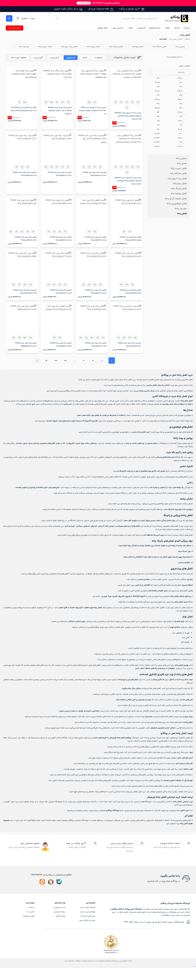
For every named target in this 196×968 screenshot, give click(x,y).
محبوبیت (99, 57)
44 (181, 104)
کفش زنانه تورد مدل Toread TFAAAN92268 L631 (26, 239)
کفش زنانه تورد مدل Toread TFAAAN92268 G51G (130, 239)
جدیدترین (70, 57)
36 (158, 95)
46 (181, 87)
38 (158, 78)
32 (158, 121)
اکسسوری (142, 28)
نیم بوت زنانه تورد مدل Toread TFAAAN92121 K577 (129, 345)
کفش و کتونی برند (175, 39)
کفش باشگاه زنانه (159, 46)
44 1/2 (156, 134)
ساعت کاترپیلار (155, 28)
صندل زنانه (182, 163)
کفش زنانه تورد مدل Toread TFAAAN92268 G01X (61, 239)
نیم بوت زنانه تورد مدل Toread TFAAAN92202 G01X (59, 174)
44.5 (180, 99)
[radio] (138, 102)
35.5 (157, 99)
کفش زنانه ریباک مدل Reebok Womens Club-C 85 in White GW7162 (60, 110)
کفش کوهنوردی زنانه (177, 203)
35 (158, 104)
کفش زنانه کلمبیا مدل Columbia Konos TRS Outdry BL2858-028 (24, 109)
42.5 (180, 112)
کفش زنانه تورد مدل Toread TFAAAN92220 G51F (61, 345)
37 (158, 87)
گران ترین (38, 57)
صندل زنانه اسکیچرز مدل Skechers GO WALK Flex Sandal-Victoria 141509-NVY (127, 181)
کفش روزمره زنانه (93, 46)
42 (181, 117)
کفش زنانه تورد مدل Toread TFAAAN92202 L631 (96, 345)
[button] (9, 18)
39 (181, 142)
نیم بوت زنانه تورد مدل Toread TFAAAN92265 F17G (25, 174)
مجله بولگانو (103, 28)
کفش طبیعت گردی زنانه (176, 198)
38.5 (180, 146)
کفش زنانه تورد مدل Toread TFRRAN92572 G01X (26, 345)
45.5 (180, 91)
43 (180, 108)
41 (181, 125)
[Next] (37, 360)
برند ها (187, 28)
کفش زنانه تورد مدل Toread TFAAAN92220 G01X (96, 239)
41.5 (180, 121)
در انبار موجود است (174, 57)
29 (65, 361)
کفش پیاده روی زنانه (69, 46)
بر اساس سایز (118, 28)
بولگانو (187, 39)
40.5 (180, 129)
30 (158, 129)
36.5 (157, 91)
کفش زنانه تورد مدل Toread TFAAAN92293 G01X (130, 292)
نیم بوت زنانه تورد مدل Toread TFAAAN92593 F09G (25, 292)
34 (158, 112)
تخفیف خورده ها (19, 57)
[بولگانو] (176, 18)
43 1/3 (156, 138)
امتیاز (84, 57)
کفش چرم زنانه (137, 46)
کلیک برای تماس (83, 3)
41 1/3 (156, 146)
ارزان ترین (54, 57)
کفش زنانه (182, 213)
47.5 (180, 78)
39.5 (180, 138)
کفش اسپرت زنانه (45, 46)
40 (181, 134)
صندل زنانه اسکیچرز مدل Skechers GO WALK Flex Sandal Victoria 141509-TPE (127, 116)
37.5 (157, 82)
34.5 (157, 108)
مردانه (177, 28)
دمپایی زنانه (180, 46)
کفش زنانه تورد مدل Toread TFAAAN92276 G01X (96, 292)
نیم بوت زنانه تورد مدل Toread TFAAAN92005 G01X (94, 174)
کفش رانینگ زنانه (116, 46)
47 (181, 82)
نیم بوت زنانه (24, 46)
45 (180, 95)
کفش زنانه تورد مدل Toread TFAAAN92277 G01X (61, 292)
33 (158, 117)
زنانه (167, 28)
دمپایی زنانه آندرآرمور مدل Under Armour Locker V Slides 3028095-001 (93, 110)
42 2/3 (156, 142)
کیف (131, 28)
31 (158, 125)
